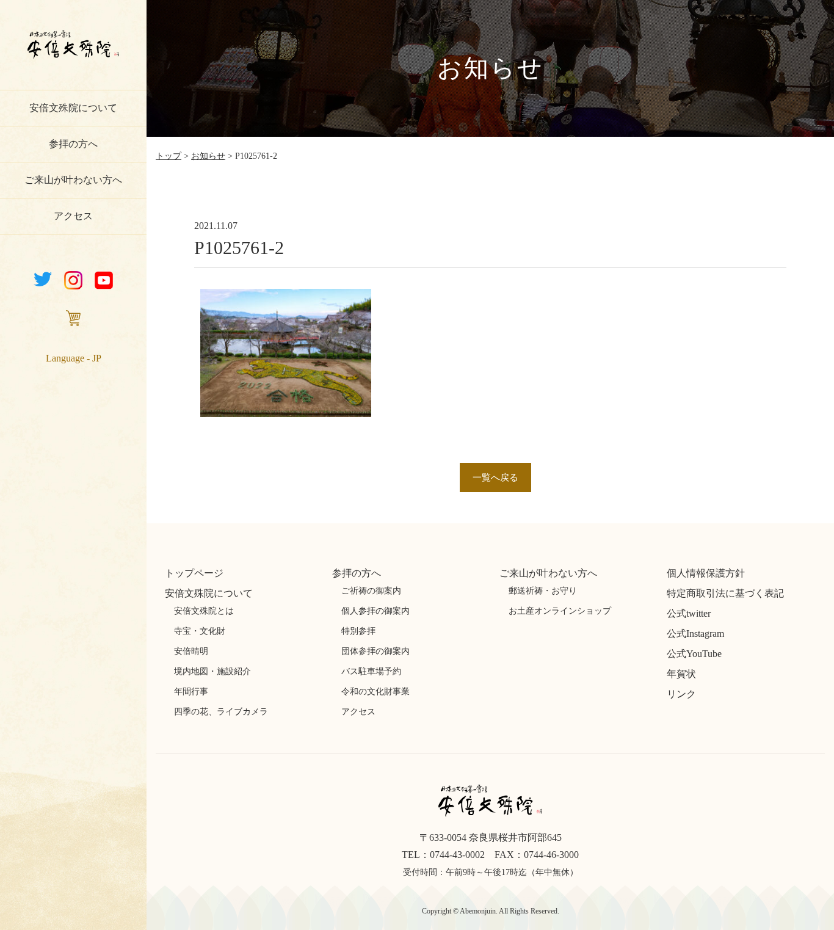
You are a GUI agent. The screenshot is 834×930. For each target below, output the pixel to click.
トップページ (194, 573)
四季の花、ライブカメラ (221, 711)
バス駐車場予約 (371, 671)
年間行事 (191, 691)
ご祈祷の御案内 (371, 590)
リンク (681, 694)
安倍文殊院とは (204, 611)
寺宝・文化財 (199, 631)
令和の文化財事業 (375, 691)
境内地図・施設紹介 (212, 671)
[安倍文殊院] (73, 60)
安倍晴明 (191, 651)
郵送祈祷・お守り (543, 590)
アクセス (73, 216)
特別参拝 (358, 631)
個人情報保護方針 (706, 573)
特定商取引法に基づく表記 (725, 593)
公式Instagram (695, 633)
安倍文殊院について (73, 108)
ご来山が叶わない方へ (73, 180)
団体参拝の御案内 (375, 651)
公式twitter (689, 613)
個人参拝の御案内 (375, 611)
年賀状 (681, 674)
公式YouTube (694, 653)
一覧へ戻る (495, 477)
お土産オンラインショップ (560, 611)
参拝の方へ (73, 144)
